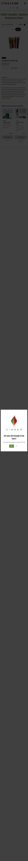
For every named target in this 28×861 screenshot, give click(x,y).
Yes (12, 446)
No (16, 446)
